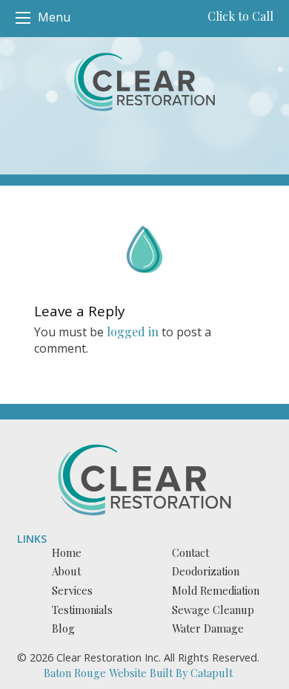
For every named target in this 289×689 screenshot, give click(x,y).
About (66, 571)
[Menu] (23, 18)
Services (72, 590)
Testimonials (82, 609)
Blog (63, 628)
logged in (133, 331)
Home (67, 552)
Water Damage (208, 628)
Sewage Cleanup (213, 609)
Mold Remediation (215, 590)
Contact (190, 552)
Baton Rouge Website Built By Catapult (138, 672)
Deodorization (205, 571)
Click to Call (240, 16)
